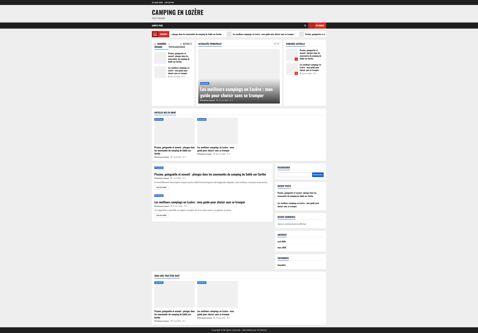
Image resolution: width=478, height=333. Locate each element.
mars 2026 (282, 247)
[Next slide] (278, 43)
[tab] (161, 45)
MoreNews (248, 330)
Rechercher (284, 167)
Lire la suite (162, 187)
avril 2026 (282, 241)
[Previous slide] (274, 43)
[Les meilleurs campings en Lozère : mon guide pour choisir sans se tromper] (239, 76)
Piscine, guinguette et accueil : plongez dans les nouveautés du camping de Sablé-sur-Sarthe (176, 34)
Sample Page (157, 25)
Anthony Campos (208, 100)
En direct (320, 25)
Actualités (205, 83)
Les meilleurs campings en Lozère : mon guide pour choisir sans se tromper (255, 34)
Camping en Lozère (177, 12)
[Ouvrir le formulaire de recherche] (305, 25)
